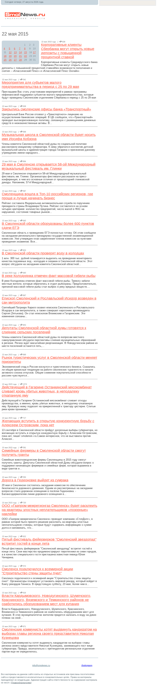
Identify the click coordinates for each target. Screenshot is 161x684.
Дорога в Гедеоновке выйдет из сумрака (35, 480)
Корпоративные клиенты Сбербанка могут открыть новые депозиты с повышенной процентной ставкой (67, 51)
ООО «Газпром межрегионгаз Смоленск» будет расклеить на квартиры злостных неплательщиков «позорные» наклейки (49, 510)
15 (25, 52)
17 (34, 52)
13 (15, 52)
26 (10, 59)
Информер (86, 665)
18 (5, 56)
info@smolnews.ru (41, 665)
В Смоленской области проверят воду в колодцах (43, 253)
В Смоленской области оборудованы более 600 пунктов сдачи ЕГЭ (48, 226)
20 (15, 56)
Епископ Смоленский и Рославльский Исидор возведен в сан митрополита (49, 300)
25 (5, 59)
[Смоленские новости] (25, 18)
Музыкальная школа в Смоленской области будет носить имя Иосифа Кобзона (49, 137)
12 (10, 52)
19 (10, 56)
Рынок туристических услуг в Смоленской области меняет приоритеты (49, 360)
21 (20, 56)
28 (20, 59)
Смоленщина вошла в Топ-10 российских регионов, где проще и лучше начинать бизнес (47, 196)
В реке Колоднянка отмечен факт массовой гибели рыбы (48, 276)
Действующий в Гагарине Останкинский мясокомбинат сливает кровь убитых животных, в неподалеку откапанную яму (47, 391)
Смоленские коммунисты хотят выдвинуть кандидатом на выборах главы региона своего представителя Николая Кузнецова (49, 634)
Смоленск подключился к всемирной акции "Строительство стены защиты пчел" (37, 571)
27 (15, 59)
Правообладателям (21, 682)
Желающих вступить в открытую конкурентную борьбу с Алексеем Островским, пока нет (48, 423)
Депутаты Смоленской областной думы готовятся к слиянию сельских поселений (44, 330)
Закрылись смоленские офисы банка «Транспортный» (46, 109)
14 (20, 52)
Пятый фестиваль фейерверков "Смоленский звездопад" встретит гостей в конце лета (49, 541)
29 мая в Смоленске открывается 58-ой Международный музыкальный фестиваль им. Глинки (48, 166)
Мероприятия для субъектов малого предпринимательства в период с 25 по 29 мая (40, 85)
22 (25, 56)
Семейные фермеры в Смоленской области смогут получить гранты (44, 453)
